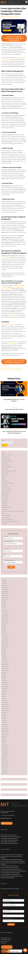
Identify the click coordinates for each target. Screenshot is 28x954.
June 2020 (4, 716)
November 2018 (5, 750)
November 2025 (5, 593)
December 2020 (5, 704)
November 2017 (5, 766)
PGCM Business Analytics (6, 937)
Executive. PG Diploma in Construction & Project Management (13, 871)
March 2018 (4, 758)
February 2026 (5, 587)
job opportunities (12, 315)
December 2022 (5, 664)
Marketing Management (7, 489)
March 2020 (4, 722)
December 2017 (5, 764)
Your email (6, 549)
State (5, 554)
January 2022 (4, 684)
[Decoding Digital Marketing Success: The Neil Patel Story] (14, 388)
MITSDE (4, 16)
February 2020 (5, 724)
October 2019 (5, 732)
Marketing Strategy (6, 491)
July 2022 (4, 674)
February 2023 (5, 660)
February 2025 (5, 611)
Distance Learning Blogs (6, 369)
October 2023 (5, 644)
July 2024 (4, 625)
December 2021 (5, 686)
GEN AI (3, 479)
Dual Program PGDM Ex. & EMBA (9, 471)
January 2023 (4, 662)
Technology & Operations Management (10, 521)
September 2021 (5, 688)
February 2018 (5, 760)
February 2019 (5, 746)
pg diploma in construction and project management (12, 511)
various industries (5, 257)
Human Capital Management (8, 483)
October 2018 (5, 752)
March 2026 (4, 585)
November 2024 (5, 617)
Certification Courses (6, 458)
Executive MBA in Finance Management (9, 835)
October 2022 (5, 668)
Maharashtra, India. (4, 812)
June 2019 (4, 740)
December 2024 (5, 615)
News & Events (5, 497)
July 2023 (4, 650)
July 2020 (4, 714)
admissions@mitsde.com (7, 818)
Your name (6, 536)
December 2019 (5, 728)
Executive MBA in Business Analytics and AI (9, 843)
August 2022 (4, 672)
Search (3, 440)
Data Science (4, 462)
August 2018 (4, 756)
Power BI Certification (6, 515)
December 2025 (5, 591)
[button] (14, 38)
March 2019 (4, 744)
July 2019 (4, 738)
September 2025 (5, 597)
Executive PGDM (5, 475)
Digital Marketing (5, 464)
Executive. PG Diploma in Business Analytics (10, 867)
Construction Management (7, 460)
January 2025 (4, 613)
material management (12, 343)
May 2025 (4, 605)
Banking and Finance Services (8, 454)
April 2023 (4, 656)
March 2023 (4, 658)
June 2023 (4, 652)
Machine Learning (5, 487)
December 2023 (5, 640)
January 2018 (4, 762)
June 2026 (4, 579)
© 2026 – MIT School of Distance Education (15, 949)
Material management (17, 369)
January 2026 (4, 589)
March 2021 (4, 700)
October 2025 (5, 595)
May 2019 (4, 742)
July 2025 (4, 601)
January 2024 (4, 638)
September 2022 (5, 670)
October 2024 (5, 619)
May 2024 (4, 629)
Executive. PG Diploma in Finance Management (10, 874)
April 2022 (4, 680)
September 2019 (5, 734)
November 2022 (5, 666)
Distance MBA (5, 468)
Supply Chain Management (7, 519)
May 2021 (4, 696)
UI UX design (4, 523)
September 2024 (5, 621)
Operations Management (7, 507)
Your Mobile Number (8, 541)
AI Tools (3, 452)
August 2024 (4, 623)
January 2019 (4, 748)
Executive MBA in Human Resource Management (11, 836)
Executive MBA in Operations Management (9, 840)
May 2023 (4, 654)
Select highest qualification (9, 560)
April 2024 (4, 631)
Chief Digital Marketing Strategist (7, 877)
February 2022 (5, 682)
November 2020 (5, 706)
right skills (11, 333)
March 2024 (4, 633)
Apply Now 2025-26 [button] (7, 823)
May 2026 (4, 581)
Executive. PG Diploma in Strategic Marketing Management (13, 861)
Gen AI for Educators (5, 941)
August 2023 (4, 648)
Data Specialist (4, 942)
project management (6, 517)
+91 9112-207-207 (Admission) (8, 815)
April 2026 (4, 583)
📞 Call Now (5, 951)
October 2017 (5, 769)
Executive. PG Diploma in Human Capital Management (12, 859)
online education (5, 501)
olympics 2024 (5, 499)
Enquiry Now (7, 947)
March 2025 (4, 609)
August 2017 (4, 773)
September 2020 (5, 710)
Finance (3, 477)
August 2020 (4, 712)
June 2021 (4, 694)
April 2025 (4, 607)
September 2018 (5, 754)
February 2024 (5, 635)
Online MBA (4, 503)
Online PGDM (5, 505)
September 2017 (5, 771)
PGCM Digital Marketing (6, 939)
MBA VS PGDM (5, 495)
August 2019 (4, 736)
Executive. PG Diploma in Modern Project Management (12, 854)
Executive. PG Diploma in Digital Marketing (9, 865)
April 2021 (4, 698)
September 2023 (5, 646)
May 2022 (4, 678)
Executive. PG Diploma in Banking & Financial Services (12, 876)
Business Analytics (5, 456)
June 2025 (4, 603)
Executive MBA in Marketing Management (9, 838)
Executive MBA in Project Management (9, 841)
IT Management (5, 485)
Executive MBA (5, 473)
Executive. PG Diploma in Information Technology (11, 869)
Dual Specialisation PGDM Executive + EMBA (10, 888)
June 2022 (4, 676)
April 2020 (4, 720)
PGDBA (3, 513)
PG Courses (4, 509)
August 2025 (4, 599)
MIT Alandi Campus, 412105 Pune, (8, 811)
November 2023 (5, 642)
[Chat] (25, 950)
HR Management (5, 481)
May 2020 (4, 718)
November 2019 (5, 730)
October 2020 (5, 708)
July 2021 (4, 692)
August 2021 (4, 690)
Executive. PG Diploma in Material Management (10, 872)
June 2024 (4, 627)
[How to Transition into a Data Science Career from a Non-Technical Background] (14, 420)
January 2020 (4, 726)
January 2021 (4, 702)
